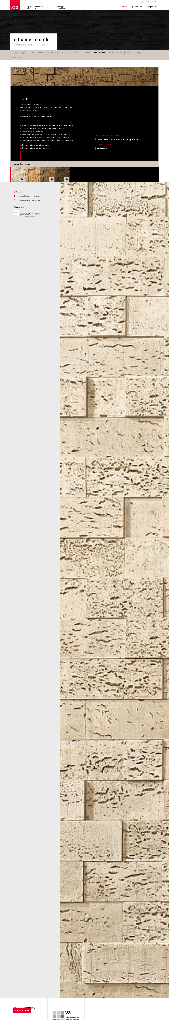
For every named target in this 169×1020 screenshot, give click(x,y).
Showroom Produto (39, 7)
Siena (14, 53)
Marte (60, 53)
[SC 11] (62, 174)
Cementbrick (115, 53)
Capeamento (18, 57)
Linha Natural (45, 45)
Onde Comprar (22, 1010)
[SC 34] (32, 174)
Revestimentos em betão (25, 45)
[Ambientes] (22, 179)
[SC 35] (47, 174)
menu (125, 7)
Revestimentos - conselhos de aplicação (118, 139)
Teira (69, 53)
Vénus (50, 53)
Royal (23, 53)
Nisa (77, 53)
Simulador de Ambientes (62, 7)
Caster (86, 53)
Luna (32, 53)
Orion (41, 53)
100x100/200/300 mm (30, 215)
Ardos (129, 53)
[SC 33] (17, 174)
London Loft (50, 7)
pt (155, 1)
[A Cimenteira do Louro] (15, 5)
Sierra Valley (28, 7)
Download (102, 149)
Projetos (151, 7)
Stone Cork (99, 53)
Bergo (138, 53)
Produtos (137, 7)
